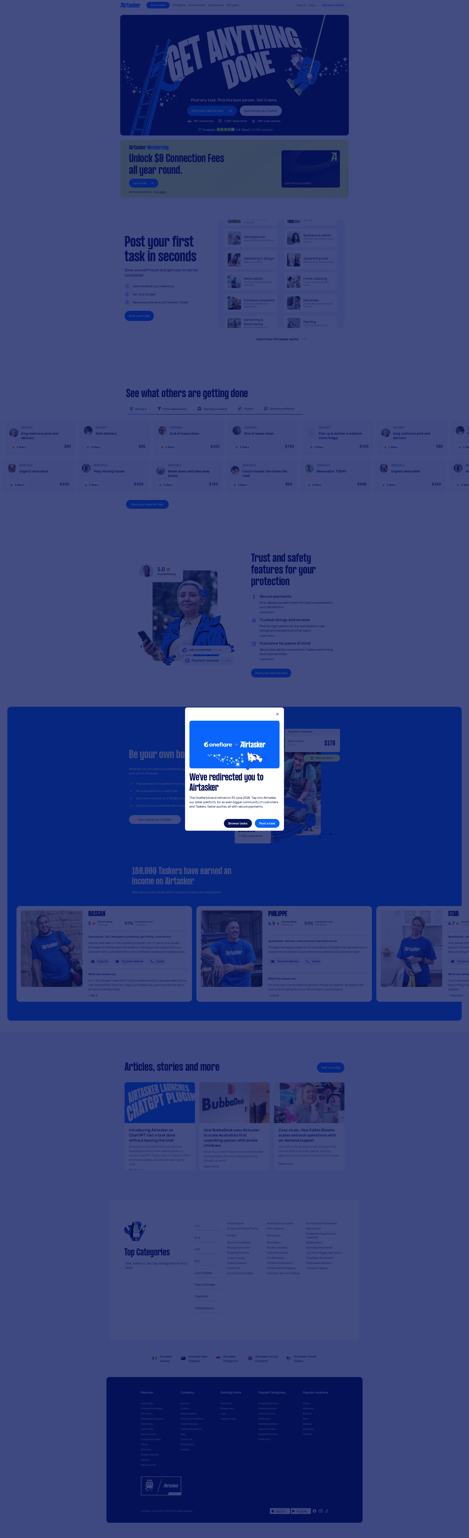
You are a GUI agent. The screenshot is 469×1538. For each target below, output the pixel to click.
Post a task (267, 823)
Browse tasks (238, 823)
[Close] (277, 714)
